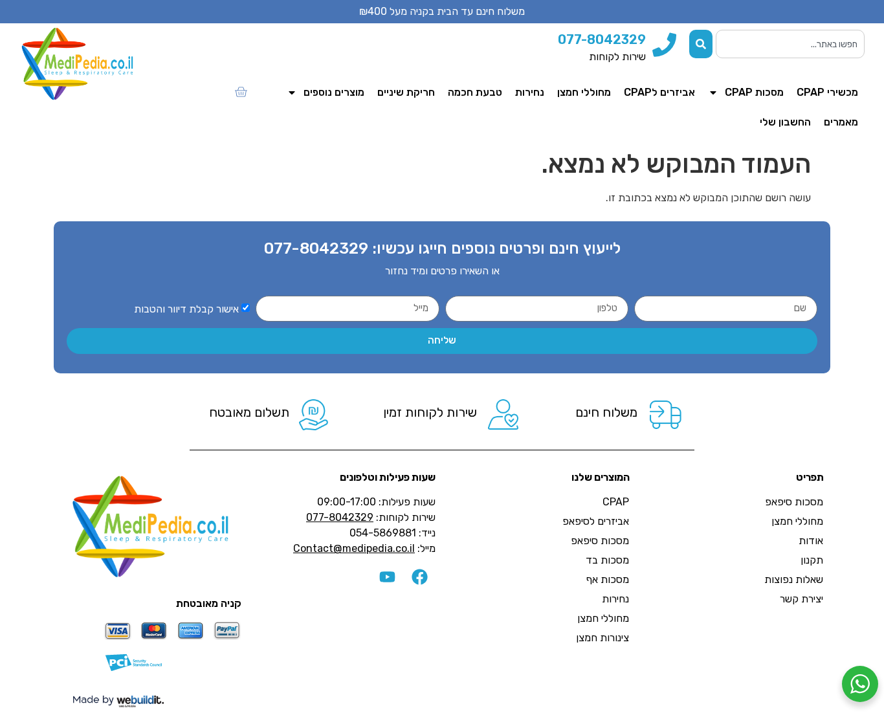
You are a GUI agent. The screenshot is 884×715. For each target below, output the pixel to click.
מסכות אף (607, 579)
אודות (811, 540)
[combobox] (790, 44)
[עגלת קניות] (241, 92)
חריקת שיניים (406, 92)
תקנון (812, 560)
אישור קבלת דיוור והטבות (186, 308)
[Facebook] (419, 577)
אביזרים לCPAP (659, 92)
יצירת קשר (801, 599)
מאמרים (841, 122)
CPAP (615, 502)
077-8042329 (316, 248)
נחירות (529, 92)
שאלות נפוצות (793, 579)
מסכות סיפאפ (794, 502)
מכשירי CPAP (827, 92)
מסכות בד (607, 560)
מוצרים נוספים (334, 92)
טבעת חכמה (475, 92)
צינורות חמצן (602, 638)
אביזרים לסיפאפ (595, 521)
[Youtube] (387, 577)
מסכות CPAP (754, 92)
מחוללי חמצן (584, 92)
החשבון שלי (785, 122)
